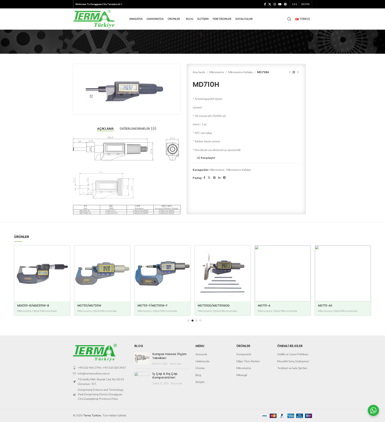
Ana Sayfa (199, 72)
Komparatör (243, 354)
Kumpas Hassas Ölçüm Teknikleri (169, 356)
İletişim (200, 382)
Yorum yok (175, 363)
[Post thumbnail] (141, 359)
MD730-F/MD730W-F (152, 306)
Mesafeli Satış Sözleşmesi (293, 361)
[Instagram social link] (274, 4)
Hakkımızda (202, 361)
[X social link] (269, 4)
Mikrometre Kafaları (240, 72)
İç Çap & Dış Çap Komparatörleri (164, 376)
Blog (198, 375)
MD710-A (264, 306)
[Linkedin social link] (219, 177)
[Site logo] (94, 18)
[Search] (289, 19)
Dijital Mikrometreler (44, 311)
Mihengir (241, 375)
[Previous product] (290, 72)
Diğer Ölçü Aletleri (248, 361)
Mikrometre (216, 72)
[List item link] (100, 367)
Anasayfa (201, 354)
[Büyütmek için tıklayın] (91, 96)
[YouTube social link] (280, 4)
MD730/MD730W (89, 306)
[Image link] (95, 352)
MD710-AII (325, 306)
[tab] (105, 128)
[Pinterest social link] (285, 4)
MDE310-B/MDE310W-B (33, 306)
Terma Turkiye (92, 415)
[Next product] (298, 72)
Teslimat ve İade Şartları (292, 368)
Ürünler (200, 368)
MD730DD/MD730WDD (214, 306)
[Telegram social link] (224, 177)
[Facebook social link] (265, 4)
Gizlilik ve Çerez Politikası (292, 354)
